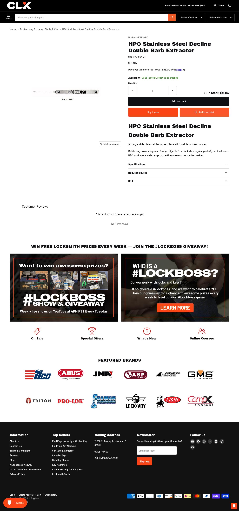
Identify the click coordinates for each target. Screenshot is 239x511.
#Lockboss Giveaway (21, 464)
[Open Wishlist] (234, 506)
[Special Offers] (92, 334)
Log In (12, 494)
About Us (14, 441)
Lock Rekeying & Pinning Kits (67, 469)
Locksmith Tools (61, 474)
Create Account (26, 494)
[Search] (172, 17)
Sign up (144, 461)
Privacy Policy (17, 474)
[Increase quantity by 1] (172, 90)
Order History (51, 494)
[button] (218, 5)
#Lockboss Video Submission (25, 469)
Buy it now (153, 112)
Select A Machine (218, 17)
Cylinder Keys (59, 455)
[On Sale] (37, 334)
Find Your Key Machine (64, 445)
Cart (39, 494)
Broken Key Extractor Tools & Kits (39, 29)
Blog (12, 460)
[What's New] (147, 334)
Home (13, 29)
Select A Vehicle (189, 17)
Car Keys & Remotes (62, 450)
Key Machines (59, 464)
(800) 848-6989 (110, 458)
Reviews (14, 455)
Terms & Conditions (20, 450)
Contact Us (16, 445)
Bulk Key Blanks (60, 460)
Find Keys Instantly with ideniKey (69, 441)
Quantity (132, 83)
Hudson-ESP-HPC (138, 37)
